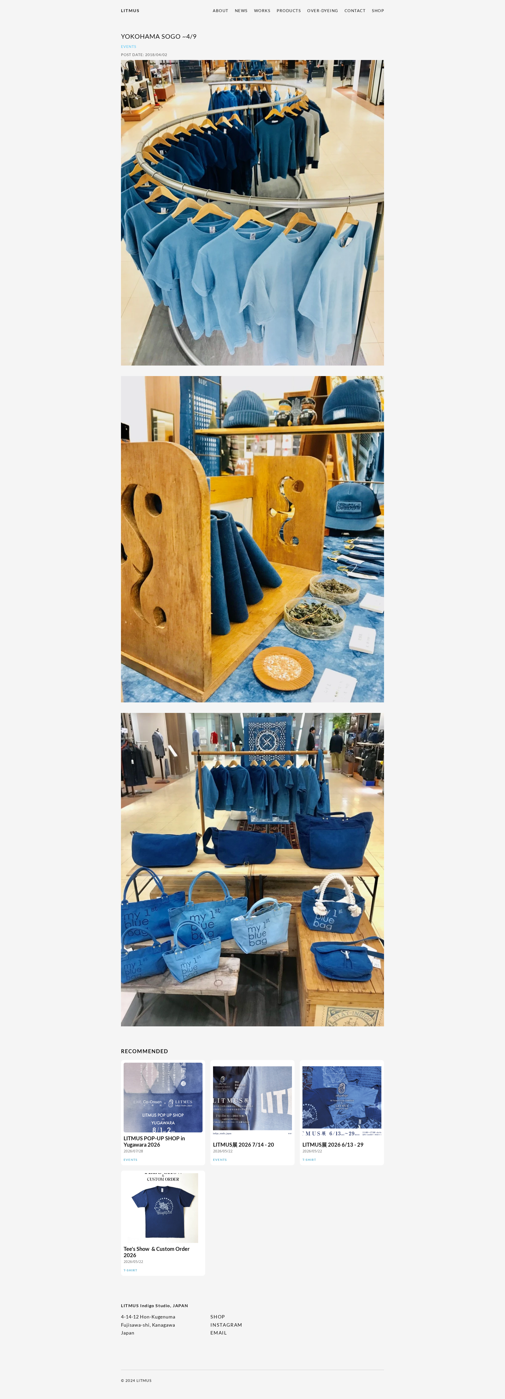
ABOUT (221, 10)
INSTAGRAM (226, 1325)
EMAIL (218, 1333)
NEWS (241, 10)
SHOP (378, 10)
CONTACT (355, 10)
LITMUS (130, 10)
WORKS (262, 10)
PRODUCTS (289, 10)
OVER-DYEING (322, 10)
